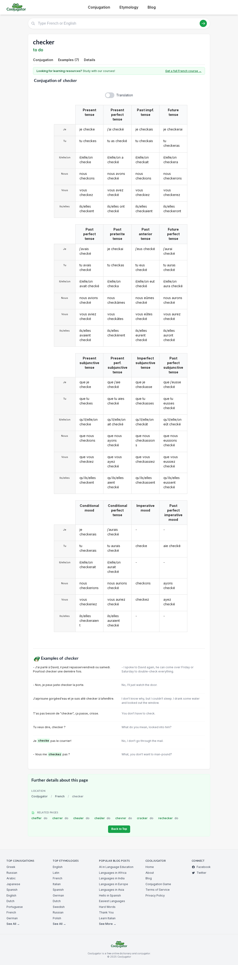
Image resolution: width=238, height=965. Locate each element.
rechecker (168, 818)
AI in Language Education (116, 867)
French (60, 796)
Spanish (12, 889)
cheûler (102, 818)
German (12, 918)
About (149, 872)
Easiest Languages (112, 901)
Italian (57, 884)
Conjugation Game (158, 884)
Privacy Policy (155, 895)
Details (89, 60)
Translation (124, 95)
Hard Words (107, 907)
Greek (11, 867)
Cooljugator (39, 796)
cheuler (81, 818)
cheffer (39, 818)
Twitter (201, 872)
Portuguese (15, 907)
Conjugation (99, 7)
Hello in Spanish (110, 895)
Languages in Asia (111, 889)
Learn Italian (107, 918)
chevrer (123, 818)
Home (149, 867)
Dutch (10, 901)
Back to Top (119, 829)
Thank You (106, 912)
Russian (12, 872)
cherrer (60, 818)
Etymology (128, 7)
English (11, 895)
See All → (13, 924)
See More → (107, 924)
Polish (57, 918)
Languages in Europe (113, 884)
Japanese (13, 884)
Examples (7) (68, 60)
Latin (56, 872)
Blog (152, 7)
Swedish (59, 907)
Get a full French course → (183, 71)
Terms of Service (157, 889)
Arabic (11, 878)
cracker (145, 818)
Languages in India (112, 878)
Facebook (204, 867)
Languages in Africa (112, 872)
